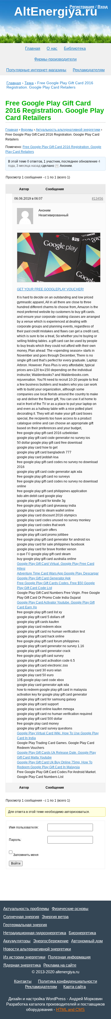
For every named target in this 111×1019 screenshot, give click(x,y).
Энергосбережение (50, 941)
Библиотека (75, 48)
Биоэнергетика (82, 932)
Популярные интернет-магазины (36, 70)
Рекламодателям (89, 70)
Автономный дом (87, 941)
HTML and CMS (70, 1009)
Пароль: (15, 840)
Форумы (27, 130)
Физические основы (70, 908)
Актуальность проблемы (26, 908)
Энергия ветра (55, 916)
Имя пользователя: (24, 827)
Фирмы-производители (55, 59)
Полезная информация (69, 957)
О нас (52, 48)
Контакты (23, 981)
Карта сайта (74, 986)
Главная (32, 48)
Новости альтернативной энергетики (37, 949)
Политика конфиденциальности (67, 981)
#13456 (97, 198)
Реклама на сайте (59, 965)
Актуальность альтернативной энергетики (68, 130)
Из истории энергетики (24, 957)
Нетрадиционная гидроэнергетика (34, 932)
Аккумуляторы (16, 941)
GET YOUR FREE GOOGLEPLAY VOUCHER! (50, 289)
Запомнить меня (26, 855)
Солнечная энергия (21, 916)
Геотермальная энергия (25, 924)
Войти (15, 863)
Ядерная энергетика (22, 965)
